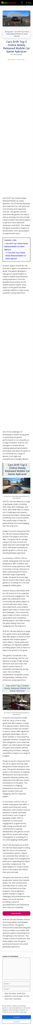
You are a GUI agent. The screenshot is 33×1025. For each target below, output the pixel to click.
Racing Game (9, 32)
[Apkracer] (9, 3)
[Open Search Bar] (21, 3)
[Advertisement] (16, 129)
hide (14, 240)
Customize (16, 1022)
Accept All (16, 1017)
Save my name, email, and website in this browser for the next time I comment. (16, 996)
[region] (16, 1013)
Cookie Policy (23, 1012)
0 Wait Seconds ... (16, 913)
